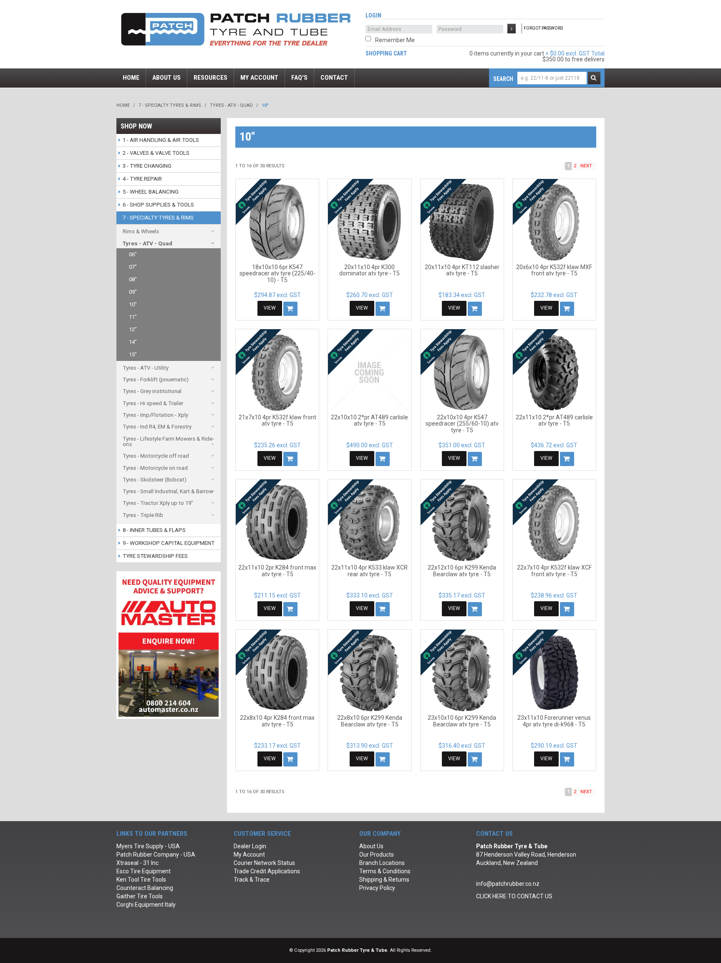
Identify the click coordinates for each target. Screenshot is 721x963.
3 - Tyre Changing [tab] (147, 166)
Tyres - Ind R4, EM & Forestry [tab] (157, 427)
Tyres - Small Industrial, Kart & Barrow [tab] (168, 491)
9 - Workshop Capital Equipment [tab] (168, 543)
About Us (371, 846)
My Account (249, 854)
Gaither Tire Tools (139, 896)
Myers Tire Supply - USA (148, 846)
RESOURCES (210, 77)
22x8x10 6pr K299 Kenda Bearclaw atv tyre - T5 (369, 720)
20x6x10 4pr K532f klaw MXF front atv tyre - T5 (554, 270)
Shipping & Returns (384, 879)
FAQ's (299, 77)
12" (133, 329)
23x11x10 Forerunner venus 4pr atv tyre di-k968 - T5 (554, 720)
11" (133, 317)
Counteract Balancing (144, 888)
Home (123, 105)
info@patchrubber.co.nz (507, 883)
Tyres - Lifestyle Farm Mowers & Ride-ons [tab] (168, 441)
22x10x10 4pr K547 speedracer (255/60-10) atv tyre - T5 (462, 424)
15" (133, 354)
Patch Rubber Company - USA (155, 854)
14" (133, 342)
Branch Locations (382, 863)
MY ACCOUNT (259, 77)
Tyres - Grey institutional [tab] (152, 391)
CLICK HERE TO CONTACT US (514, 896)
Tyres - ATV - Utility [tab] (146, 368)
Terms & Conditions (385, 871)
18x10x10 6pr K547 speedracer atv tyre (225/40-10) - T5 (277, 273)
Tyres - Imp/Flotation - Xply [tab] (155, 415)
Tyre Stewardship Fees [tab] (155, 556)
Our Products (376, 854)
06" (133, 254)
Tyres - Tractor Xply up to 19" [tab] (158, 503)
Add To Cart (290, 309)
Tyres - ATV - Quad (231, 105)
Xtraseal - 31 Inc (137, 863)
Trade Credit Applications (267, 871)
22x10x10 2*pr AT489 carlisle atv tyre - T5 (369, 420)
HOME (131, 77)
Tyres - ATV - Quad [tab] (147, 243)
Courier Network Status (264, 863)
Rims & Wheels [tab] (141, 231)
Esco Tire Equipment (143, 871)
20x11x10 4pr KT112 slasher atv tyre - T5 (462, 270)
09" (133, 292)
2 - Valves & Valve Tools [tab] (156, 153)
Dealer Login (250, 846)
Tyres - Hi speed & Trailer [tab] (153, 403)
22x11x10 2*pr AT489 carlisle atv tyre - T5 (554, 420)
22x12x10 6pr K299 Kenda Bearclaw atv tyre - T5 (462, 570)
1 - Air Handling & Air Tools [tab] (161, 140)
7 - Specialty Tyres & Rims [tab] (158, 217)
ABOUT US (166, 77)
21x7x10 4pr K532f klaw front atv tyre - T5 (277, 420)
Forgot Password (543, 28)
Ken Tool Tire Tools (141, 879)
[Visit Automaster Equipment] (168, 644)
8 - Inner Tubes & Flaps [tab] (154, 530)
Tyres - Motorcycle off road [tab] (156, 456)
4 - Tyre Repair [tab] (142, 179)
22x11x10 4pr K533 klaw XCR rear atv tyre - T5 (369, 570)
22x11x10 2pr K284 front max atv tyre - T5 (277, 570)
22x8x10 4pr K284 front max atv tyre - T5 (277, 720)
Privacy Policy (377, 888)
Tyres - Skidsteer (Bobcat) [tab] (155, 479)
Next (586, 166)
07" (133, 267)
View (270, 308)
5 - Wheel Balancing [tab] (151, 192)
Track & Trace (252, 879)
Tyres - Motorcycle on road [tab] (155, 468)
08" (133, 279)
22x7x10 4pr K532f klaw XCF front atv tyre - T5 (554, 570)
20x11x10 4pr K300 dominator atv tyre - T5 (369, 270)
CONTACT (334, 77)
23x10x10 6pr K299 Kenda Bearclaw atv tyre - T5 (462, 720)
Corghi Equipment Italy (146, 904)
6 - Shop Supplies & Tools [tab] (158, 205)
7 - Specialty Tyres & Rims (170, 105)
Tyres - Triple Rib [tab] (143, 515)
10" (133, 304)
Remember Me (395, 40)
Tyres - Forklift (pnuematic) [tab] (156, 379)
